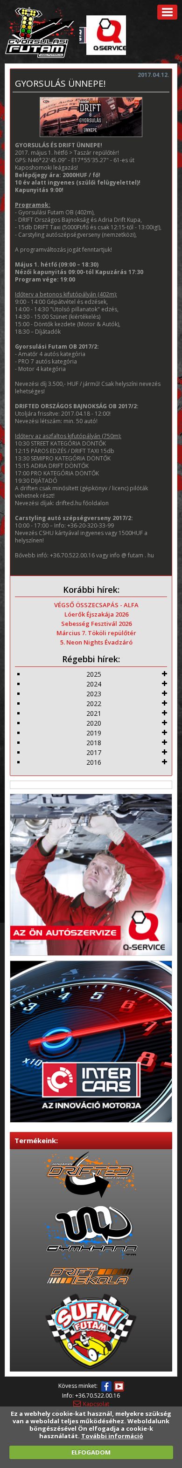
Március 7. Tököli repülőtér (96, 633)
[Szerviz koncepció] (103, 35)
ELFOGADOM (91, 1452)
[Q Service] (91, 874)
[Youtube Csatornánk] (119, 1386)
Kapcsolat (96, 1404)
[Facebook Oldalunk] (106, 1386)
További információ (112, 1436)
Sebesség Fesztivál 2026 (96, 623)
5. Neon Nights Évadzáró (96, 642)
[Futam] (40, 31)
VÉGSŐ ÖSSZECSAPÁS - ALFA (96, 605)
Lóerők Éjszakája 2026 (96, 614)
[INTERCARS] (91, 1041)
